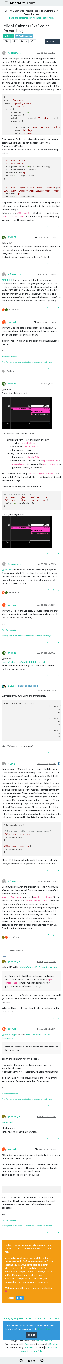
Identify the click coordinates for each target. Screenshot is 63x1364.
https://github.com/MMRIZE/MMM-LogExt (23, 662)
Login (19, 1298)
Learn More (44, 1329)
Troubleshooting (25, 36)
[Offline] (5, 686)
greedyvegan (14, 961)
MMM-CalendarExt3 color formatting (38, 967)
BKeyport (12, 686)
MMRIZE (12, 237)
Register (10, 1298)
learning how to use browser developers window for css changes (27, 362)
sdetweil (12, 322)
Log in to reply (52, 41)
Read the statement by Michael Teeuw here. (31, 17)
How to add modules (10, 356)
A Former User (14, 53)
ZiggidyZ (12, 763)
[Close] (57, 1244)
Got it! (31, 1335)
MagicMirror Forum (22, 3)
